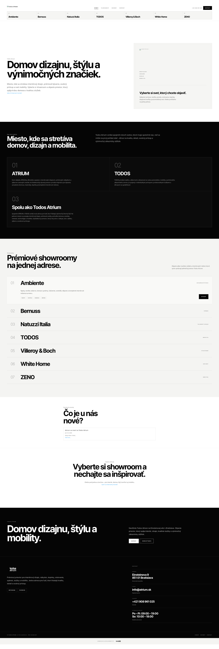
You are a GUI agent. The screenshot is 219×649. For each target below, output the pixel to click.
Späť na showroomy (107, 484)
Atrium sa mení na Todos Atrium (76, 430)
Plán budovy (105, 7)
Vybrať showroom (12, 93)
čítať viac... (68, 437)
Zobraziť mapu (146, 541)
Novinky (114, 7)
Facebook (22, 590)
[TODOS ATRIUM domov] (16, 8)
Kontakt (122, 7)
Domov (96, 7)
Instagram (12, 590)
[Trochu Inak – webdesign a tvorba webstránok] (118, 641)
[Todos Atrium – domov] (151, 56)
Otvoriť (203, 296)
